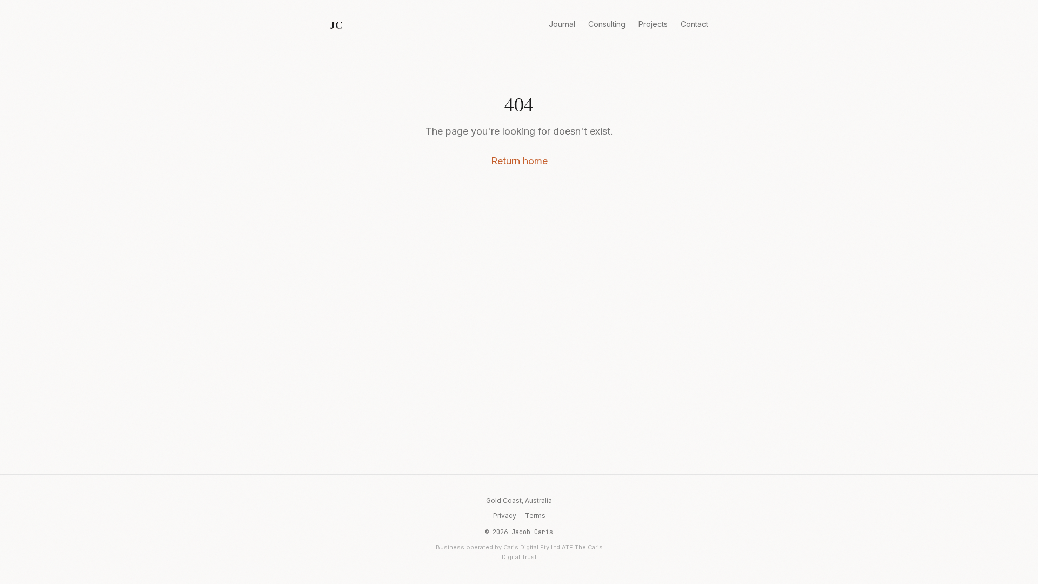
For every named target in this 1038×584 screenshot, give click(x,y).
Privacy (504, 516)
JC (336, 24)
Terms (535, 516)
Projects (653, 24)
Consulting (607, 24)
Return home (519, 161)
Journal (562, 24)
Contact (694, 24)
